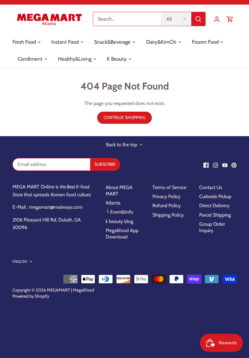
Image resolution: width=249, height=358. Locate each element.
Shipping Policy (168, 215)
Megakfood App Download (122, 234)
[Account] (216, 19)
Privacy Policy (166, 196)
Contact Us (210, 187)
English (20, 261)
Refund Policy (166, 205)
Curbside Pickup (215, 196)
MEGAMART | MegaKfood (70, 290)
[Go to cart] (230, 19)
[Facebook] (206, 165)
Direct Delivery (214, 205)
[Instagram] (215, 165)
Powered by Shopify (30, 296)
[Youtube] (224, 165)
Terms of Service (169, 187)
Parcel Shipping (215, 215)
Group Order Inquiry (212, 227)
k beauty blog (119, 221)
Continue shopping (124, 117)
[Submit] (198, 19)
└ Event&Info (119, 212)
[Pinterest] (234, 165)
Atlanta (113, 203)
